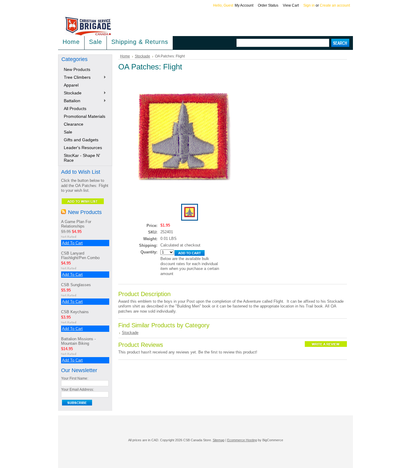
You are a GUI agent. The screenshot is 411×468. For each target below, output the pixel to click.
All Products (75, 108)
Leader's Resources (83, 147)
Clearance (73, 124)
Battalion (70, 101)
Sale (95, 41)
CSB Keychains (75, 312)
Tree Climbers (76, 77)
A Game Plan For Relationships (76, 223)
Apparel (71, 85)
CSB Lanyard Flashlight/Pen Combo (80, 255)
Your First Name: (74, 378)
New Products (77, 69)
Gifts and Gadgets (81, 139)
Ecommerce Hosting (242, 440)
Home (125, 56)
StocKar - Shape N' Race (82, 158)
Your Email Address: (77, 389)
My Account (244, 5)
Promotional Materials (84, 116)
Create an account (335, 5)
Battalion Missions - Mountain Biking (78, 341)
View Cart (291, 5)
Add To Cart (72, 243)
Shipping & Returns (139, 41)
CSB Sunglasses (76, 285)
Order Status (268, 5)
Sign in (309, 5)
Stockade (71, 93)
